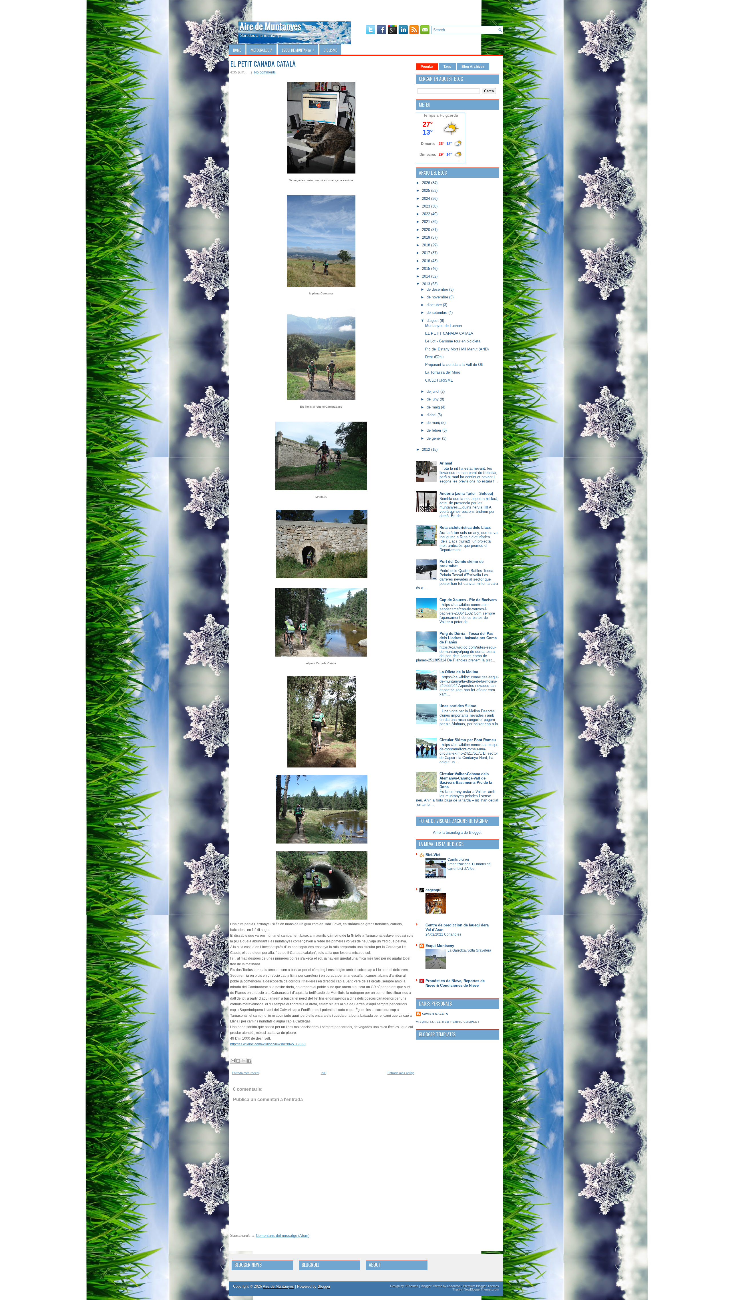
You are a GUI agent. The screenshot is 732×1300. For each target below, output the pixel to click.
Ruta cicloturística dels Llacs (465, 527)
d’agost (433, 320)
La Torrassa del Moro (442, 372)
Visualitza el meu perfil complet (448, 1021)
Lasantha (453, 1286)
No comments (265, 72)
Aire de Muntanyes (270, 26)
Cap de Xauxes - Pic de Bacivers (468, 600)
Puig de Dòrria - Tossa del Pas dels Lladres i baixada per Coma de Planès (468, 637)
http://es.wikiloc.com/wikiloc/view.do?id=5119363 (268, 1044)
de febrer (434, 430)
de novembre (438, 297)
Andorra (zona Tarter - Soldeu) (466, 493)
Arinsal (445, 463)
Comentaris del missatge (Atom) (282, 1235)
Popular (427, 67)
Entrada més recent (245, 1073)
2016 (426, 261)
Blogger (475, 832)
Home (237, 50)
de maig (434, 407)
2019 (426, 237)
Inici (323, 1073)
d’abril (432, 415)
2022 (426, 214)
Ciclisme (330, 50)
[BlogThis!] (238, 1061)
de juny (433, 399)
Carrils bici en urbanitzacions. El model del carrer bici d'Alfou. (469, 864)
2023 (426, 206)
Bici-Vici (432, 855)
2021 (426, 222)
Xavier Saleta (435, 1013)
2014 (426, 276)
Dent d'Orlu (434, 357)
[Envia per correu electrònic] (233, 1061)
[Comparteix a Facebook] (249, 1061)
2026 (426, 183)
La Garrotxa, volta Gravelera (469, 950)
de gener (434, 438)
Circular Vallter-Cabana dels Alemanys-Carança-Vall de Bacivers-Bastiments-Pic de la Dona (465, 780)
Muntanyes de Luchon (443, 326)
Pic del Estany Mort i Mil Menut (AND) (457, 349)
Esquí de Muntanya (298, 50)
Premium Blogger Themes (481, 1286)
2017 (426, 253)
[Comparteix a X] (243, 1061)
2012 (426, 449)
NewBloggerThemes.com (481, 1289)
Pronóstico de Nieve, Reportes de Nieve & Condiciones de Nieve (455, 983)
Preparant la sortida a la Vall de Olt (454, 364)
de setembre (437, 312)
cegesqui (433, 890)
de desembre (438, 289)
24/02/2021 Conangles (443, 934)
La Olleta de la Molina (458, 672)
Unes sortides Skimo (457, 706)
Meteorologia (261, 50)
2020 (426, 230)
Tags (447, 67)
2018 (426, 245)
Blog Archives (473, 67)
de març (434, 422)
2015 (426, 268)
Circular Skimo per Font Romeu (467, 740)
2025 (426, 190)
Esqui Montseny (439, 946)
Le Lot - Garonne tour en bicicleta (452, 341)
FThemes (411, 1286)
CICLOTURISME (439, 380)
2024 (426, 198)
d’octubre (435, 305)
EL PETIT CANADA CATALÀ (263, 63)
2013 (426, 284)
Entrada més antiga (400, 1073)
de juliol (433, 391)
